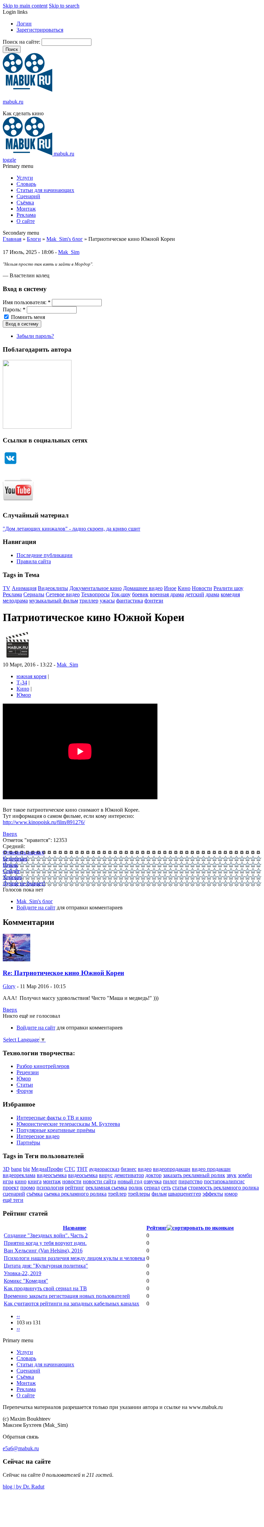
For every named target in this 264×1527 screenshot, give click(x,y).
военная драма (167, 594)
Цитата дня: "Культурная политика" (46, 1266)
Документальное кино (95, 588)
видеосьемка (83, 1175)
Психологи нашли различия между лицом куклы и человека (74, 1258)
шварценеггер (184, 1194)
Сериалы (33, 594)
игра (8, 1181)
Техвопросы (95, 594)
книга (35, 1181)
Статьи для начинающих (45, 190)
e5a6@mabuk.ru (21, 1448)
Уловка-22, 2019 (22, 1273)
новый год (130, 1181)
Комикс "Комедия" (26, 1281)
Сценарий (28, 196)
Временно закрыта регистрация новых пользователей (67, 1296)
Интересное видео (37, 1136)
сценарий (14, 1194)
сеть (166, 1187)
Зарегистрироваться (39, 30)
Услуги (24, 178)
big (26, 1169)
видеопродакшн (171, 1169)
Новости (202, 588)
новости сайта (99, 1181)
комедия (230, 594)
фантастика (129, 601)
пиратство (190, 1181)
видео (145, 1169)
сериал (152, 1187)
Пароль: (14, 309)
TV (6, 588)
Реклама (26, 215)
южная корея (31, 676)
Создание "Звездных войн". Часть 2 (46, 1235)
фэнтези (153, 601)
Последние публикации (44, 555)
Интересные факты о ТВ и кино (54, 1118)
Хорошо (12, 877)
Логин (24, 23)
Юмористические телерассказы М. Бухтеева (68, 1124)
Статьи (24, 1085)
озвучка (153, 1181)
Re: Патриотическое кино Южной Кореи (63, 972)
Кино (184, 588)
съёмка (34, 1194)
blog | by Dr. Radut (23, 1486)
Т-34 (21, 682)
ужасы (107, 601)
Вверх (10, 834)
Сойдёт (11, 871)
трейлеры (139, 1194)
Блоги (34, 239)
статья (179, 1187)
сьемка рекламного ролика (75, 1194)
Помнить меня (27, 317)
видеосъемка (52, 1175)
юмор (231, 1194)
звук (231, 1175)
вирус (106, 1175)
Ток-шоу (121, 594)
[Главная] (27, 90)
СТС (69, 1169)
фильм (159, 1194)
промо (27, 1187)
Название (74, 1228)
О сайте (25, 221)
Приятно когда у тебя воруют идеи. (45, 1243)
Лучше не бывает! (24, 883)
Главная (12, 239)
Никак (10, 865)
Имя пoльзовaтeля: (27, 302)
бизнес (128, 1169)
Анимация (24, 588)
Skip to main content (25, 6)
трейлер (117, 1194)
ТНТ (82, 1169)
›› (18, 1329)
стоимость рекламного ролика (223, 1187)
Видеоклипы (53, 588)
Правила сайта (33, 561)
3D (6, 1169)
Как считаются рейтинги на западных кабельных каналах (71, 1303)
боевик (140, 594)
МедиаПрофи (47, 1169)
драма (212, 594)
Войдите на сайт (35, 907)
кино (20, 1181)
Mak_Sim (68, 252)
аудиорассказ (104, 1169)
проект (11, 1187)
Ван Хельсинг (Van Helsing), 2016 (43, 1250)
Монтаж (26, 209)
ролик (136, 1187)
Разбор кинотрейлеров (42, 1066)
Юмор (23, 695)
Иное (170, 588)
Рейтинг (156, 1228)
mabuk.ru (13, 102)
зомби (245, 1175)
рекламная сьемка (106, 1187)
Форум (24, 1091)
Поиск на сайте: (22, 42)
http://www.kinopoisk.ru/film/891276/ (44, 822)
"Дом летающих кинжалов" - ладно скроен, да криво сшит (71, 529)
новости (71, 1181)
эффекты (212, 1194)
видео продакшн (211, 1169)
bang (16, 1169)
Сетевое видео (63, 594)
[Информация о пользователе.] (17, 658)
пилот (170, 1181)
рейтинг (74, 1187)
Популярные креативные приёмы (55, 1130)
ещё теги (13, 1200)
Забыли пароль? (35, 336)
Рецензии (27, 1072)
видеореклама (19, 1175)
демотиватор (129, 1175)
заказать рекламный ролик (194, 1175)
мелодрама (15, 601)
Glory (9, 986)
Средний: (14, 846)
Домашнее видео (143, 588)
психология (50, 1187)
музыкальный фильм (53, 601)
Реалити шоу (228, 588)
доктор (153, 1175)
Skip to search (64, 6)
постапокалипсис (224, 1181)
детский (194, 594)
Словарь (26, 184)
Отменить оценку (23, 852)
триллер (88, 601)
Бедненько (15, 859)
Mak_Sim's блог (64, 239)
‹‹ (18, 1316)
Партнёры (28, 1142)
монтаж (52, 1181)
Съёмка (25, 202)
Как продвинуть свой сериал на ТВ (45, 1288)
